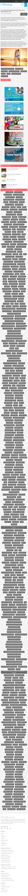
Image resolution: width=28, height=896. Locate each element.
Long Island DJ (21, 612)
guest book (22, 283)
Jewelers (9, 594)
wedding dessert (19, 430)
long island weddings (14, 71)
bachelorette (6, 207)
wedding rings (7, 796)
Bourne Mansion (14, 514)
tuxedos (4, 732)
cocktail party (5, 244)
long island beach (7, 311)
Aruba (19, 497)
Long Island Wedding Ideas (14, 639)
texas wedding (19, 717)
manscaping (21, 343)
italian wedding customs (18, 296)
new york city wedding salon (10, 363)
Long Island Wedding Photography (14, 646)
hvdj (17, 587)
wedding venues (6, 806)
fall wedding (22, 268)
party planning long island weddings (14, 373)
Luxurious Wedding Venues (7, 880)
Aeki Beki (24, 489)
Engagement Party (9, 557)
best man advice (17, 211)
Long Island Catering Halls (9, 612)
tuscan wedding (16, 729)
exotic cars (22, 562)
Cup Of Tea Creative (11, 179)
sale (14, 385)
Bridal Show (7, 521)
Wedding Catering (9, 756)
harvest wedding (6, 288)
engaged (15, 259)
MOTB (14, 353)
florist (22, 273)
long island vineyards (21, 326)
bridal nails (13, 221)
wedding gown (19, 444)
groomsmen (8, 579)
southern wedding (9, 712)
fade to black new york (11, 565)
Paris (7, 370)
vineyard (11, 410)
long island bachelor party (9, 308)
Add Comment (5, 80)
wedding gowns (9, 776)
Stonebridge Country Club (9, 714)
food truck (5, 276)
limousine (22, 303)
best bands (9, 211)
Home (2, 833)
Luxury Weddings (22, 666)
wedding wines (15, 474)
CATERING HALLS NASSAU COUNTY (8, 868)
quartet (11, 378)
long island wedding (7, 328)
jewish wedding (17, 594)
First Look (18, 572)
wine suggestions (13, 482)
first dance (8, 569)
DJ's (16, 550)
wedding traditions (7, 801)
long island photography (14, 619)
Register (3, 836)
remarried (16, 380)
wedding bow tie (9, 420)
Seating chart (5, 704)
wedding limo (22, 454)
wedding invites (6, 454)
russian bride (22, 383)
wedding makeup (5, 457)
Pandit (17, 690)
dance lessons (11, 246)
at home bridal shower (9, 499)
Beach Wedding (7, 511)
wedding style (9, 799)
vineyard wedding (19, 410)
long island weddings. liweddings (9, 666)
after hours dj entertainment (10, 494)
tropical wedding (6, 729)
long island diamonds (19, 318)
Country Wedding (20, 537)
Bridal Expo (23, 516)
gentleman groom (7, 577)
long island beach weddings (14, 313)
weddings (23, 474)
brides (14, 231)
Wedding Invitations (5, 862)
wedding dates (23, 761)
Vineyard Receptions (17, 739)
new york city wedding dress (14, 360)
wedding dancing (9, 430)
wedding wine (6, 474)
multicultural (19, 682)
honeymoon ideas (7, 291)
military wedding (9, 682)
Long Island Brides (7, 609)
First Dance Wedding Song (7, 572)
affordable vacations (8, 199)
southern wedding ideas (17, 390)
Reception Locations (9, 697)
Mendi (21, 677)
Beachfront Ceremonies (18, 511)
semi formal (4, 387)
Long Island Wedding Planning (14, 649)
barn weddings (7, 509)
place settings (13, 694)
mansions (6, 345)
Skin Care (8, 707)
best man (7, 514)
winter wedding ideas (7, 487)
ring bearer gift (13, 383)
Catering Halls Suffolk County (9, 532)
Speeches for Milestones (12, 184)
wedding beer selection (19, 417)
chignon (14, 239)
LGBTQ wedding (9, 599)
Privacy (3, 888)
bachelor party (19, 204)
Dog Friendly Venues (7, 552)
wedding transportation (19, 801)
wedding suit (8, 469)
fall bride (15, 268)
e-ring (15, 552)
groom (3, 73)
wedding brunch (9, 751)
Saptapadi (23, 702)
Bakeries (4, 506)
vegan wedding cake (7, 407)
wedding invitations (18, 452)
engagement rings (16, 73)
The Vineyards (21, 724)
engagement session (19, 261)
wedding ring (19, 464)
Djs (20, 550)
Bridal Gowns (12, 519)
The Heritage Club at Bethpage (8, 722)
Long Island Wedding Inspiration (14, 641)
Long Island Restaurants (14, 626)
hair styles (14, 286)
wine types (21, 482)
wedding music (23, 457)
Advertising (4, 843)
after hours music (20, 199)
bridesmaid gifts (6, 234)
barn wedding (5, 209)
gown (5, 278)
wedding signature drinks (18, 796)
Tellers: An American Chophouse (14, 174)
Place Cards (5, 694)
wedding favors (18, 192)
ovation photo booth (20, 368)
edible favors (19, 256)
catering (6, 236)
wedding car (18, 754)
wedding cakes (18, 422)
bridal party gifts (22, 221)
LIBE (12, 303)
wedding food (19, 442)
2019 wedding (19, 197)
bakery (18, 207)
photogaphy (22, 692)
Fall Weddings (15, 567)
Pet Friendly (6, 692)
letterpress (19, 597)
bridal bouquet (22, 216)
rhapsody (5, 383)
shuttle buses (13, 387)
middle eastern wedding (18, 680)
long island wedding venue (14, 656)
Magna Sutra (11, 669)
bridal (22, 514)
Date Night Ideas (6, 542)
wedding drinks (7, 440)
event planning (14, 266)
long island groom (21, 323)
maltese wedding (13, 343)
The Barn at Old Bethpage (18, 719)
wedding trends (9, 804)
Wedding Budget (18, 751)
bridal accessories (6, 516)
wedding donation (9, 435)
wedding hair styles (8, 449)
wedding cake (10, 422)
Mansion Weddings (19, 675)
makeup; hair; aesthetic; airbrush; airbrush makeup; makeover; (14, 672)
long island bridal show (21, 316)
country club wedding (9, 537)
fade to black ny (6, 268)
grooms (5, 283)
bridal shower (23, 226)
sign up (23, 1)
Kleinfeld (21, 298)
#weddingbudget (5, 489)
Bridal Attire (15, 516)
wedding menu (14, 457)
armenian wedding (11, 497)
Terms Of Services (5, 886)
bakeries (13, 207)
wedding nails (10, 459)
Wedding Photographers (8, 786)
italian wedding (21, 592)
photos (23, 375)
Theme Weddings (9, 727)
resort (23, 380)
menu (17, 348)
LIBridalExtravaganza (6, 602)
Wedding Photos (8, 789)
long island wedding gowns (14, 333)
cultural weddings (22, 244)
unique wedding (21, 734)
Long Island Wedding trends (14, 654)
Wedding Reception (18, 794)
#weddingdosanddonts (19, 194)
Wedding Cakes (10, 754)
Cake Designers (9, 530)
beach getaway (21, 509)
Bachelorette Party (8, 504)
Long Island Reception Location (14, 622)
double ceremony (10, 256)
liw (3, 306)
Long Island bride (22, 607)
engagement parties (21, 555)
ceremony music (6, 239)
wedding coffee (19, 425)
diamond (19, 251)
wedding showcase (19, 467)
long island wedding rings (8, 340)
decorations (10, 249)
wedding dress (8, 437)
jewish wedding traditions (10, 298)
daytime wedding (16, 542)
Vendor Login (4, 890)
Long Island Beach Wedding (7, 68)
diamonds (15, 254)
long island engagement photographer (14, 321)
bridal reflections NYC (19, 224)
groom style (22, 281)
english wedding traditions (9, 264)
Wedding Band (10, 747)
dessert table (8, 545)
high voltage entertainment (10, 584)
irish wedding (12, 592)
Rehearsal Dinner (19, 697)
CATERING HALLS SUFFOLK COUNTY (8, 866)
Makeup (18, 669)
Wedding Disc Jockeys (6, 853)
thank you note (19, 397)
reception (22, 378)
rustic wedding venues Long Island (10, 702)
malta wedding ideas (9, 675)
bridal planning (7, 224)
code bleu (13, 244)
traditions (20, 400)
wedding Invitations (19, 781)
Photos (3, 842)
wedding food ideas (9, 444)
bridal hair (22, 219)
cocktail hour (8, 241)
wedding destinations (10, 432)
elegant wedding (7, 259)
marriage (13, 345)
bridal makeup (5, 221)
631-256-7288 (4, 891)
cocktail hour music (18, 241)
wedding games (9, 774)
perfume (23, 690)
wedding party (18, 459)
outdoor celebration (8, 368)
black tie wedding (6, 216)
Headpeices (20, 579)
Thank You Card (7, 719)
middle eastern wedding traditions (14, 350)
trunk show (8, 405)
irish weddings (7, 296)
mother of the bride (21, 353)
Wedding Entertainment (9, 769)
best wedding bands (11, 214)
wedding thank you (18, 469)
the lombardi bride (22, 722)
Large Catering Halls (10, 597)
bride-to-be (7, 231)
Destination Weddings (10, 547)
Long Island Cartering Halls (19, 609)
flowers (13, 574)
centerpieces (21, 236)
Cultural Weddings (19, 540)
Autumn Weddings (20, 499)
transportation (8, 402)
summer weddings (9, 717)
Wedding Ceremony (19, 756)
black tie (19, 214)
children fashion (8, 535)
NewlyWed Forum (5, 875)
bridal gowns (14, 219)
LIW (25, 602)
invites (21, 293)
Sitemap (3, 845)
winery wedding (12, 484)
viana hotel (12, 737)
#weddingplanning (10, 197)
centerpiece (13, 236)
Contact (3, 885)
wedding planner (20, 462)
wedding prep (9, 794)
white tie (4, 479)
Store (2, 838)
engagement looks (8, 261)
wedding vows (15, 806)
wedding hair (19, 447)
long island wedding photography (14, 338)
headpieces (15, 288)
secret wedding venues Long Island (18, 704)
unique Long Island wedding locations (17, 732)
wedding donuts (19, 435)
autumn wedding (13, 202)
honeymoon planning (8, 587)
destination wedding (11, 251)
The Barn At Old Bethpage (12, 169)
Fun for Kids (20, 574)
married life (8, 677)
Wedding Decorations (9, 764)
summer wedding (21, 714)
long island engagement (8, 614)
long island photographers (8, 326)
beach (14, 509)
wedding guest (18, 776)
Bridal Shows (4, 840)
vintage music (14, 412)
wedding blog (20, 749)
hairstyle (21, 286)
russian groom (7, 385)
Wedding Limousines (6, 857)
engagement (4, 76)
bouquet (14, 216)
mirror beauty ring (6, 353)
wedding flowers (9, 771)
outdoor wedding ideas (8, 690)
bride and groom (21, 229)
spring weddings (9, 395)
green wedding (12, 278)
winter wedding (21, 484)
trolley (21, 402)
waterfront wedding (6, 744)
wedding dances (18, 427)
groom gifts (22, 577)
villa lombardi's (20, 737)
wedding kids (14, 454)
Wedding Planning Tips (19, 791)
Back (24, 14)
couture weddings (9, 540)
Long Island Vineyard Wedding (14, 631)
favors (16, 273)
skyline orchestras (17, 707)
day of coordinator (21, 246)
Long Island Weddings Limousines (14, 664)
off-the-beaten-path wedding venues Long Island (14, 685)
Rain (17, 378)
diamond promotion (6, 254)
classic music (22, 239)
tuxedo (15, 405)
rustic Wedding (22, 699)
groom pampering (13, 281)
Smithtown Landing (8, 709)
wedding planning (10, 464)
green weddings (21, 278)
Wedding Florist (5, 855)
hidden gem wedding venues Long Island (14, 582)
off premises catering (18, 365)
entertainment (21, 264)
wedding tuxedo (9, 472)
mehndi (11, 348)
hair (14, 579)
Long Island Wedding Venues (8, 659)
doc (25, 254)
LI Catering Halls (18, 599)
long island (4, 71)
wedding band (14, 415)
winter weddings (21, 808)
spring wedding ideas (18, 392)
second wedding (20, 385)
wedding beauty (7, 417)
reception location (7, 380)
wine (5, 482)
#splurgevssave (7, 194)
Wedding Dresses (9, 766)
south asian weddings (19, 709)
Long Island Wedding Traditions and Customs (14, 651)
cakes (23, 234)
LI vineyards (6, 303)
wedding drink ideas (18, 437)
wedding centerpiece (9, 425)
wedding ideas (9, 452)
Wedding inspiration (8, 781)
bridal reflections (22, 519)
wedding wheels (18, 472)
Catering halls (18, 530)
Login (16, 1)
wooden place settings (20, 487)
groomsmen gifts (13, 283)
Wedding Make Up (9, 784)
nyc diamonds (8, 365)
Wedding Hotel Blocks (19, 449)
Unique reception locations (9, 734)
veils (6, 410)
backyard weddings (19, 504)
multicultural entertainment (14, 355)
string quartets (9, 397)
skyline (7, 390)
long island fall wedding (8, 323)
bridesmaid (20, 231)
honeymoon (22, 288)
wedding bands (23, 415)
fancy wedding (8, 271)
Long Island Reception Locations (14, 624)
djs (20, 254)
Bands (15, 506)
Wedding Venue (19, 804)
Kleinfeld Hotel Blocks (10, 301)
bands (24, 207)
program (5, 378)
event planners (14, 562)
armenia (6, 202)
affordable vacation (14, 492)
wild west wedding (21, 479)
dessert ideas (18, 249)
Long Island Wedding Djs (21, 634)
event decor (6, 266)
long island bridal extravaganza (9, 607)
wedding (21, 412)
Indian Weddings (14, 589)
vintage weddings (19, 742)
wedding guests (10, 447)
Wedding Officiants (5, 860)
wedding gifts (18, 774)
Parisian (12, 370)
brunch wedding (16, 234)
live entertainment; (18, 602)
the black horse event (10, 400)
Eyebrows (22, 266)
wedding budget (18, 420)
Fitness (24, 572)
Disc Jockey (19, 547)
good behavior (22, 276)
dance (4, 246)
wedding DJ (20, 432)
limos (16, 303)
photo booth (14, 692)
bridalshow (15, 521)
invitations (14, 293)
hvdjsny (22, 587)
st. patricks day (19, 395)
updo (21, 405)
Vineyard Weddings (9, 742)
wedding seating (8, 467)
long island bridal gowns (7, 316)
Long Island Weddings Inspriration (14, 661)
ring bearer (4, 699)
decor (23, 542)
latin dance (20, 301)
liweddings (23, 71)
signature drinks (22, 387)
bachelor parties (9, 204)
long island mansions (6, 617)
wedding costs (9, 759)
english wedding (19, 560)
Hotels (23, 291)
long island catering (8, 318)
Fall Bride (20, 565)
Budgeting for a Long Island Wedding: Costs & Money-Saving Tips (14, 527)
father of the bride (18, 271)
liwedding (8, 306)
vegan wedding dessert (20, 407)
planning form (22, 694)
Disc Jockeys (10, 550)
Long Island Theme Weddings (14, 629)
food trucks (13, 276)
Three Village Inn (18, 727)
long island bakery (21, 308)
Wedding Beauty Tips (10, 749)
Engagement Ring (19, 557)
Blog (2, 835)
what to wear (21, 477)
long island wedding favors (14, 330)
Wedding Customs (18, 759)
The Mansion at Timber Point (10, 724)
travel (15, 402)
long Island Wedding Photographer (14, 644)
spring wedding (8, 392)
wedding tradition (18, 799)
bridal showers (6, 229)
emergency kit (22, 552)
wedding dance (9, 427)
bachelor (22, 202)
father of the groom (8, 273)
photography (16, 375)
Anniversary (21, 494)
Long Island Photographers (20, 617)
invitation (8, 293)
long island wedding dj (20, 328)
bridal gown (6, 219)
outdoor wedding (19, 687)
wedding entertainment (19, 440)
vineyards (7, 412)
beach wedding (19, 68)
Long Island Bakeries (21, 604)
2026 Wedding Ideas (16, 489)
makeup (5, 343)
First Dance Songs (18, 569)
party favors (19, 370)
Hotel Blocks (16, 291)
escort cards (6, 562)
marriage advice (20, 345)
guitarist (7, 286)
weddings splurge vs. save (9, 477)
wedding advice (5, 415)
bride (8, 73)
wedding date (14, 761)
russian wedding (13, 699)
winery (4, 484)
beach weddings (22, 209)
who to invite (12, 479)
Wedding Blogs (4, 876)
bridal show (4, 226)
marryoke (15, 677)
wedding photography (9, 462)
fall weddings (9, 192)
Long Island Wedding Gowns (14, 636)
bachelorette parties (17, 501)
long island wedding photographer (14, 335)
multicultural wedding (14, 358)
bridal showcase (13, 226)
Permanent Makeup (7, 375)
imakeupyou (5, 589)
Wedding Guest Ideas (9, 779)
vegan (5, 737)
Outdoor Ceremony (9, 687)
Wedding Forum (4, 873)
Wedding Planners (19, 789)
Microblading (7, 680)
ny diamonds (21, 363)
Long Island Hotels (20, 614)
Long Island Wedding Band (7, 634)
